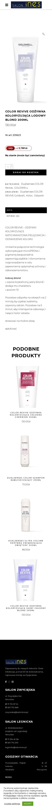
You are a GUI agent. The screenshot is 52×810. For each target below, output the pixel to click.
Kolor (29, 195)
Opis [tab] (9, 210)
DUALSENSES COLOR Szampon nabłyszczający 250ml (26, 479)
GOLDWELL (21, 187)
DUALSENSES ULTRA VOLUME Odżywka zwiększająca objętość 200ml (26, 543)
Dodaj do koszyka (26, 172)
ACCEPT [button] (28, 803)
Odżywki (39, 195)
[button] (43, 34)
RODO (8, 777)
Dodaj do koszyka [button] (26, 421)
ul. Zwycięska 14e (13, 696)
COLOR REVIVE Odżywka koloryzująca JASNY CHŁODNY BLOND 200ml (26, 608)
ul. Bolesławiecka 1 (14, 728)
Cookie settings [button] (12, 803)
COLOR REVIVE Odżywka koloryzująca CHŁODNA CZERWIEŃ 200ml (26, 415)
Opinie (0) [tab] (13, 216)
